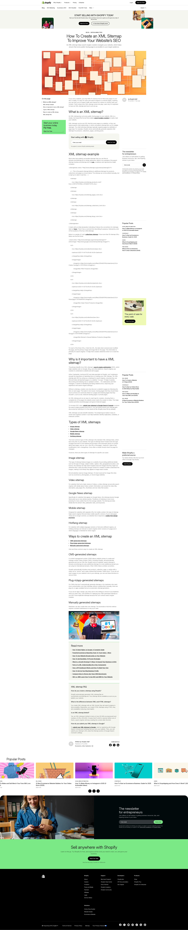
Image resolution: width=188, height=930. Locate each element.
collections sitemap (91, 234)
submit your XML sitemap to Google (84, 727)
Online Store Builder (89, 909)
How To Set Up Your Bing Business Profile (85, 671)
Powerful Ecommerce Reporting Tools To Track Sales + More (91, 653)
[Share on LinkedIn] (118, 745)
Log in (131, 2)
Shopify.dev (121, 879)
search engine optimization (102, 367)
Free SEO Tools (83, 8)
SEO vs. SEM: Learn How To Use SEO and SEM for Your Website (92, 677)
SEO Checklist (72, 8)
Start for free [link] (111, 142)
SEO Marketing (51, 8)
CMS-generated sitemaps (78, 541)
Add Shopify (127, 464)
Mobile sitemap (75, 434)
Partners (86, 890)
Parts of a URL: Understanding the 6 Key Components (89, 665)
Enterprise (81, 2)
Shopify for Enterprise (140, 884)
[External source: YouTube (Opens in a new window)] (128, 925)
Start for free (141, 2)
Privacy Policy (136, 172)
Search (142, 8)
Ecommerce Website (89, 914)
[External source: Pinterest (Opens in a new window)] (145, 925)
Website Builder (88, 911)
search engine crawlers (101, 118)
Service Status (88, 897)
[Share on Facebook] (110, 745)
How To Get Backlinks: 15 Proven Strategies (86, 659)
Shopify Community (106, 890)
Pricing (74, 2)
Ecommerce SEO (61, 8)
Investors (86, 884)
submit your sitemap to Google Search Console (98, 405)
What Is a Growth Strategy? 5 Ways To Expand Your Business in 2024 (94, 662)
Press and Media (88, 887)
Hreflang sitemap (75, 436)
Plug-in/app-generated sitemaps (80, 543)
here (75, 229)
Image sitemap (75, 426)
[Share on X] (114, 745)
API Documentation (123, 882)
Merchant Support (106, 879)
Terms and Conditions (145, 827)
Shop (135, 879)
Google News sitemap (77, 431)
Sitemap (87, 925)
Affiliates (86, 892)
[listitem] (94, 774)
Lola (93, 162)
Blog (43, 8)
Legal (85, 895)
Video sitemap (74, 429)
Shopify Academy (106, 887)
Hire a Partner (104, 884)
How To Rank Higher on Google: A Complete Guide (88, 650)
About (86, 879)
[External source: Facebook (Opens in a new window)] (120, 925)
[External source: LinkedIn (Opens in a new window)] (141, 925)
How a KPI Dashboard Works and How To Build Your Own (90, 668)
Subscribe (158, 822)
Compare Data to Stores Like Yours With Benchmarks (89, 674)
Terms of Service (66, 925)
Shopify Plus (137, 882)
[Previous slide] (90, 791)
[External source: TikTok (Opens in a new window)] (137, 925)
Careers (86, 882)
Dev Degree (121, 884)
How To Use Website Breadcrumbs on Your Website (88, 656)
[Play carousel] (94, 791)
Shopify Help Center (106, 882)
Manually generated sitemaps (79, 545)
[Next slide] (98, 791)
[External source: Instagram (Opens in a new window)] (132, 925)
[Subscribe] (144, 165)
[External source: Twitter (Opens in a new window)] (124, 925)
